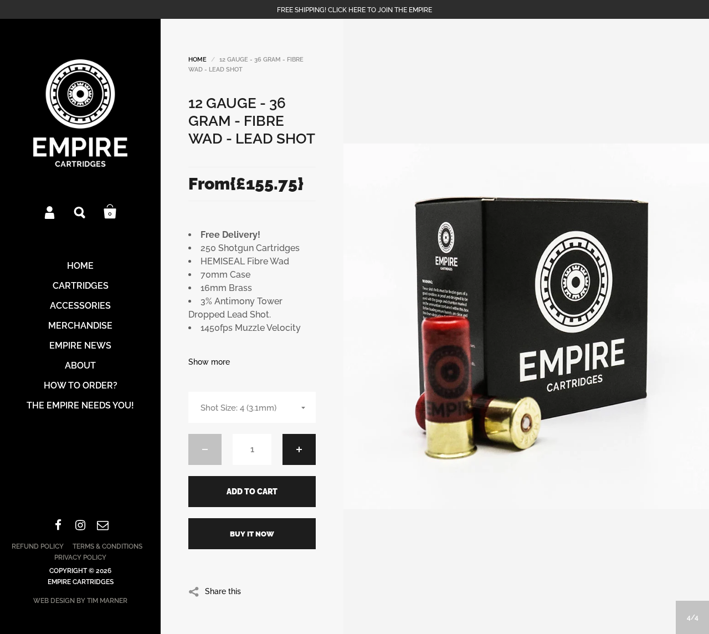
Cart (110, 212)
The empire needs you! (80, 405)
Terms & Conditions (107, 546)
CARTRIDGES (81, 285)
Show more (209, 362)
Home (197, 59)
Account (50, 212)
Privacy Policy (80, 557)
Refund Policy (38, 546)
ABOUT (80, 365)
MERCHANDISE (80, 325)
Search (80, 212)
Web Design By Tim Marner (80, 601)
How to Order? (80, 385)
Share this (223, 591)
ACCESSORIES (80, 305)
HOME (80, 265)
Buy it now (252, 534)
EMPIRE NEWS (80, 345)
